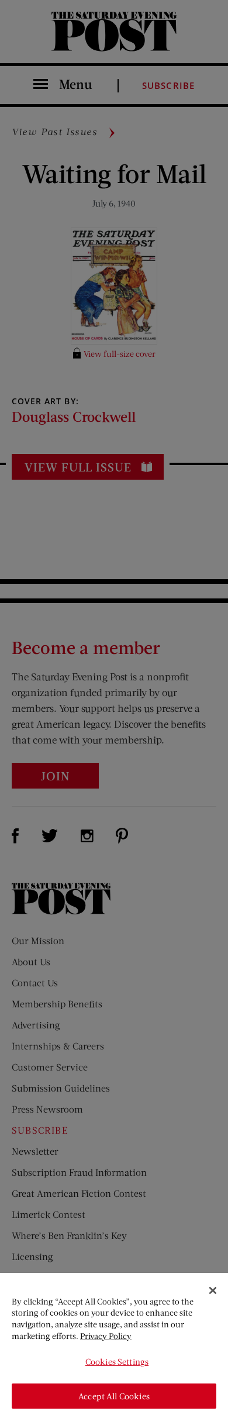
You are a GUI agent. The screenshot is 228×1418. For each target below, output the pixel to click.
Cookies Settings (116, 1362)
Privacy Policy (106, 1336)
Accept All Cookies (114, 1396)
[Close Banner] (212, 1290)
